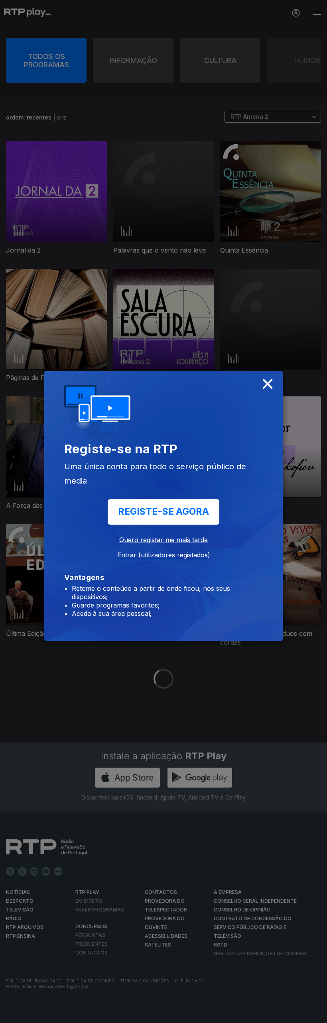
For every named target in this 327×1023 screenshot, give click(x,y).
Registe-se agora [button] (163, 511)
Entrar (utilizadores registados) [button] (163, 555)
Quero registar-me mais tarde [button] (163, 540)
